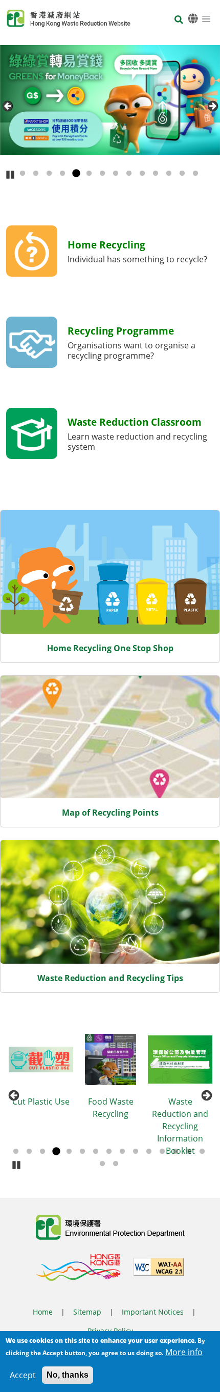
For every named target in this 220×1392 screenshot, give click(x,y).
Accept (23, 1375)
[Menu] (206, 18)
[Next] (212, 106)
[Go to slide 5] (76, 174)
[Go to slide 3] (49, 174)
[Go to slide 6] (89, 174)
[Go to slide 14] (195, 174)
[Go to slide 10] (142, 174)
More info (184, 1352)
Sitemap (87, 1312)
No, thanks (68, 1374)
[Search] (178, 20)
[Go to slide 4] (62, 174)
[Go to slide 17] (116, 1164)
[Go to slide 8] (116, 174)
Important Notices (153, 1312)
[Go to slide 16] (102, 1164)
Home (43, 1312)
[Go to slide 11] (155, 174)
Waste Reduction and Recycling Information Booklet (124, 1126)
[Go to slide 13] (182, 174)
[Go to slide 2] (36, 174)
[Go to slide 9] (129, 174)
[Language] (193, 19)
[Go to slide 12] (169, 174)
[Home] (68, 18)
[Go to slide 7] (102, 174)
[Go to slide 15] (202, 1152)
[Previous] (7, 106)
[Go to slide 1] (22, 174)
